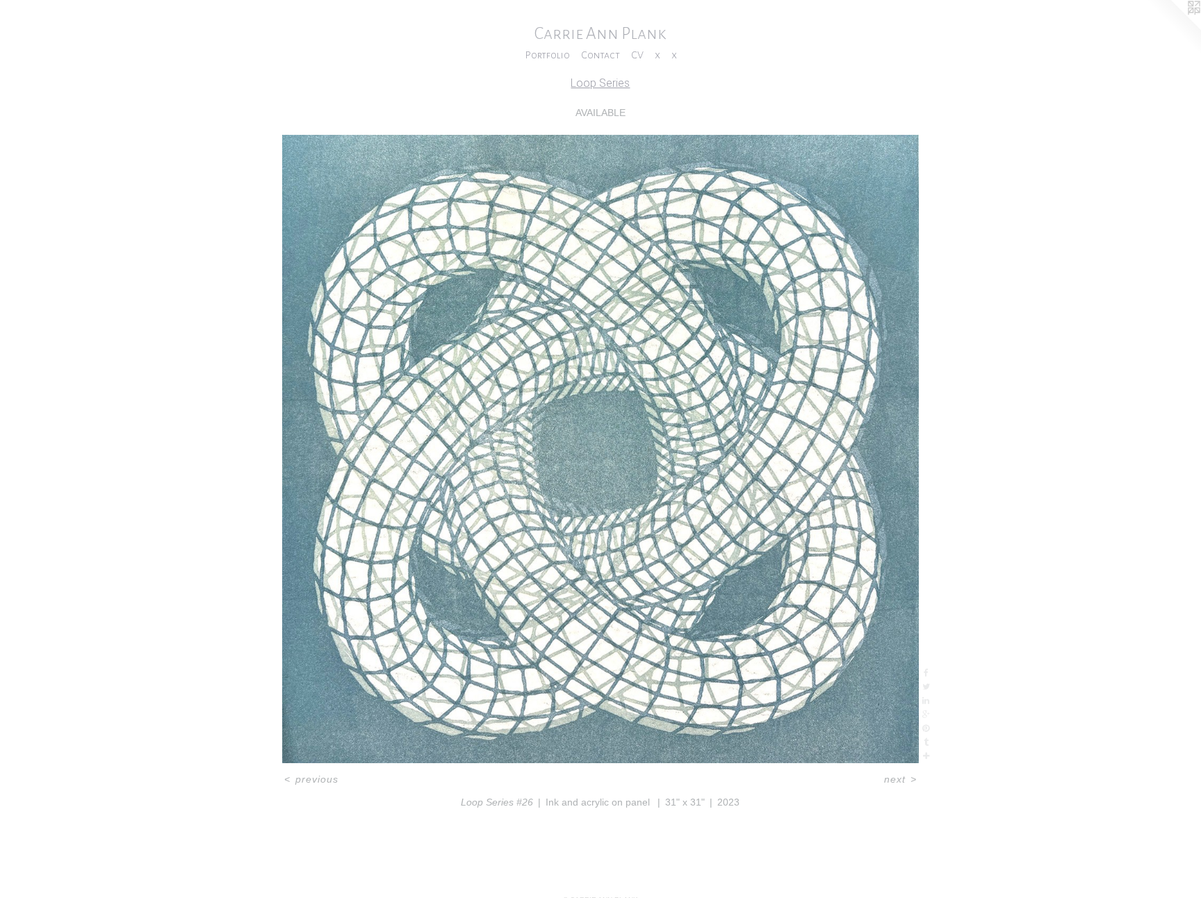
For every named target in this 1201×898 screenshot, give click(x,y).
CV (637, 54)
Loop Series (600, 83)
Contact (600, 54)
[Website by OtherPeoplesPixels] (1173, 28)
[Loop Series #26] (601, 449)
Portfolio (547, 54)
